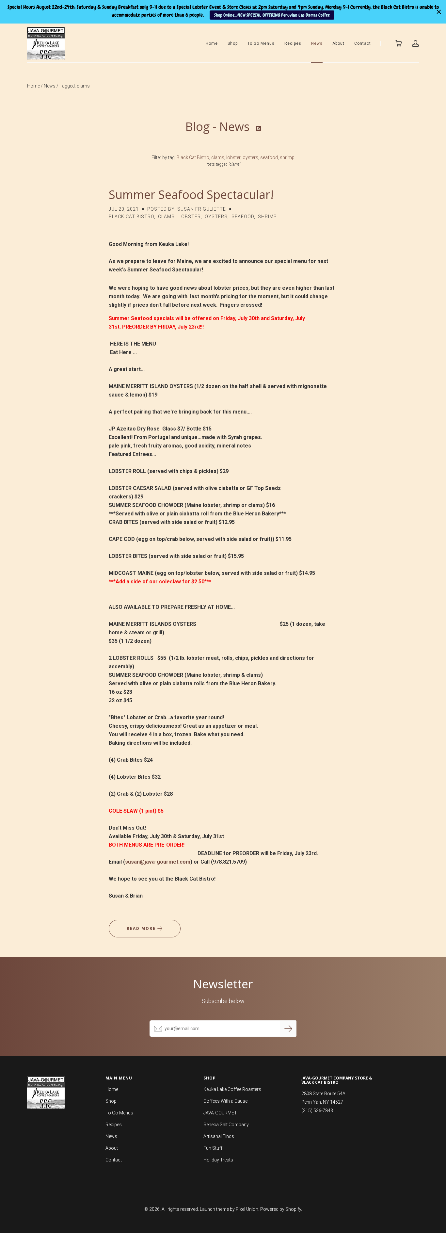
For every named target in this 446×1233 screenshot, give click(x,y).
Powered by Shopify (280, 1209)
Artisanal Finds (218, 1136)
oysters (250, 157)
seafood (269, 157)
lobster (233, 157)
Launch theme (214, 1209)
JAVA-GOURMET (220, 1112)
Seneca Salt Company (226, 1124)
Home (212, 43)
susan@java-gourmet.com (157, 862)
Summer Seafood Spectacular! (191, 195)
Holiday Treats (218, 1159)
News (317, 43)
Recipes (292, 43)
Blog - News (219, 127)
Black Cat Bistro (193, 157)
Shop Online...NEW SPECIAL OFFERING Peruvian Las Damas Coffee (272, 15)
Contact (362, 43)
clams (217, 157)
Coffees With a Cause (225, 1101)
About (338, 43)
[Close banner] (439, 12)
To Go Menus (261, 43)
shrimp (287, 157)
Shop (233, 43)
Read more (142, 928)
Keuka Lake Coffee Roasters (232, 1089)
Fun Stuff (212, 1148)
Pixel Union (247, 1209)
